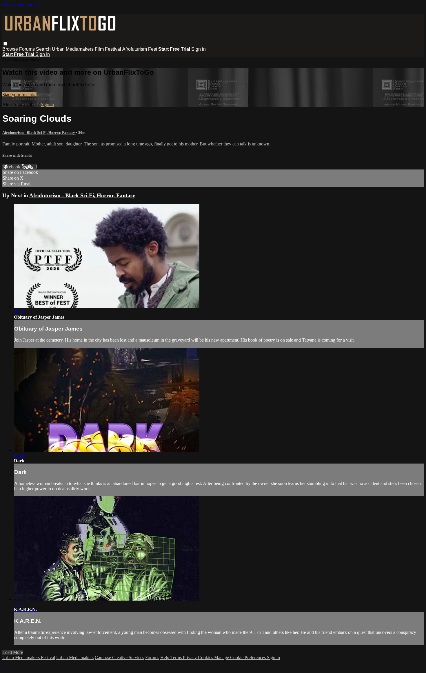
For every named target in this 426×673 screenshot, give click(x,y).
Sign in (198, 49)
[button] (5, 43)
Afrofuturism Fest (139, 49)
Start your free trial (19, 94)
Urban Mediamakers (73, 49)
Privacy (190, 657)
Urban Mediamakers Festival (28, 657)
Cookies (206, 657)
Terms (176, 657)
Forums (27, 49)
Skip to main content (21, 4)
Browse (10, 49)
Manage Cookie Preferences (240, 657)
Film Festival (108, 49)
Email (31, 166)
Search (44, 49)
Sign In (42, 54)
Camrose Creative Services (119, 657)
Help (165, 657)
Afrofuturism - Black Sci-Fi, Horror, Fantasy (39, 132)
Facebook (11, 166)
